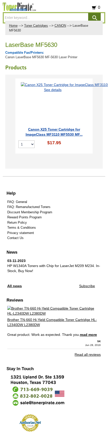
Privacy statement (20, 233)
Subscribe (87, 286)
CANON (60, 25)
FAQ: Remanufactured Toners (28, 207)
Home (13, 25)
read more (88, 335)
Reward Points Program (24, 217)
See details (53, 90)
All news (14, 286)
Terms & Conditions (21, 227)
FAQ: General (17, 202)
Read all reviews (88, 354)
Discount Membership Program (29, 212)
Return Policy (17, 222)
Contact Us (15, 238)
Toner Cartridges (36, 25)
